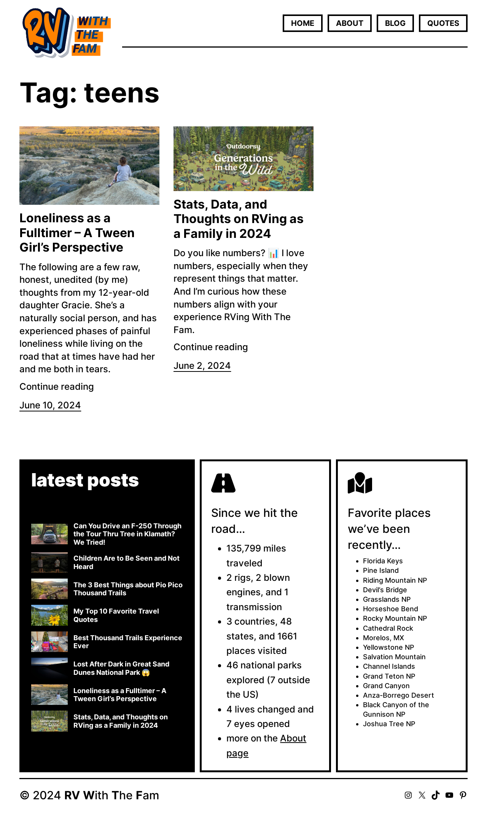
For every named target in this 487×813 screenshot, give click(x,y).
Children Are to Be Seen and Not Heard (126, 562)
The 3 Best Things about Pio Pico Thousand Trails (128, 589)
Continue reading (56, 386)
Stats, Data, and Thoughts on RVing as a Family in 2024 (238, 219)
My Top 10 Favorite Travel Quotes (116, 615)
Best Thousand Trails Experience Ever (127, 642)
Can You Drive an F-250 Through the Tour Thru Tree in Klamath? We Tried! (127, 534)
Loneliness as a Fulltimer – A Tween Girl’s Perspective (77, 233)
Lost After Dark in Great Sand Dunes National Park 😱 (121, 668)
